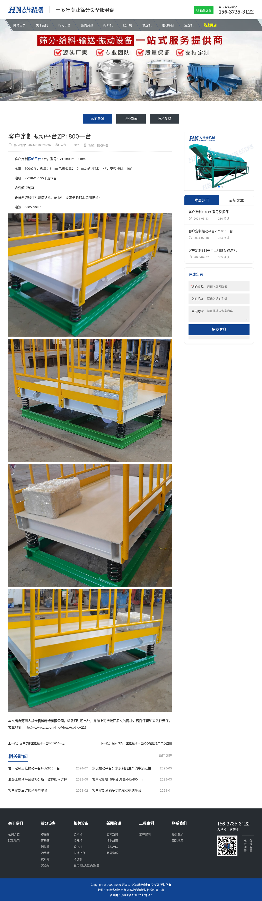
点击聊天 (245, 846)
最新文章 (236, 200)
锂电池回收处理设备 (86, 865)
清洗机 (188, 25)
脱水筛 (45, 859)
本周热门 (201, 200)
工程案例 (145, 834)
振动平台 (168, 25)
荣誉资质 (112, 853)
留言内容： (198, 311)
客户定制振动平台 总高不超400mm (132, 779)
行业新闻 (131, 118)
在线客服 (251, 846)
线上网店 (210, 25)
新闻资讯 (87, 25)
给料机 (108, 25)
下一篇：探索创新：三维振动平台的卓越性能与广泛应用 (136, 743)
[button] (216, 187)
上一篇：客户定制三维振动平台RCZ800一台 (36, 743)
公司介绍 (14, 834)
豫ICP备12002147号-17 (136, 895)
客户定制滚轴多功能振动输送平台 (132, 790)
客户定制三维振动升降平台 (48, 790)
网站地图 (177, 840)
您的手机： (198, 299)
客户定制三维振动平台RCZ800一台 (48, 768)
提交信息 (219, 330)
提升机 (127, 25)
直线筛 (45, 840)
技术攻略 (164, 118)
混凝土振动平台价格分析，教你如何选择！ (48, 779)
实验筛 (45, 865)
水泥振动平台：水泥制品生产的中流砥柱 (132, 768)
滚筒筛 (45, 853)
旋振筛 (45, 834)
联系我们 (14, 840)
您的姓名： (198, 286)
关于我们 (42, 25)
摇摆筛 (45, 847)
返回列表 (165, 755)
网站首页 (19, 25)
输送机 (146, 25)
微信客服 (205, 10)
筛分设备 (64, 25)
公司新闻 (97, 118)
